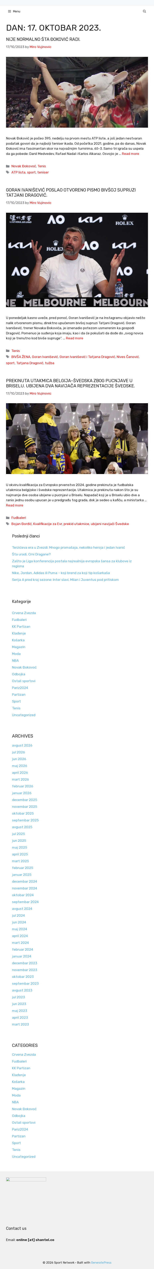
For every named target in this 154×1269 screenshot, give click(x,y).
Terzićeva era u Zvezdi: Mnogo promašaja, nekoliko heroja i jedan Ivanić (68, 547)
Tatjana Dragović (29, 363)
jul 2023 (18, 997)
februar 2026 (22, 786)
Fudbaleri (18, 518)
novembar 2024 (24, 888)
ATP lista (18, 172)
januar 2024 (21, 956)
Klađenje (19, 633)
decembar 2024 (24, 881)
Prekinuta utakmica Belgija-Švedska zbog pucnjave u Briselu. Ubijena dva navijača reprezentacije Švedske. (70, 383)
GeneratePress (101, 1262)
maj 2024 (19, 929)
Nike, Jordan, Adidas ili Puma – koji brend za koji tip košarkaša (61, 573)
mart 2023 (20, 1024)
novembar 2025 (24, 807)
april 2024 (20, 936)
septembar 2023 (25, 983)
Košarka (18, 640)
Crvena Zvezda (24, 613)
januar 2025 (21, 875)
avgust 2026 (22, 745)
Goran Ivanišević (45, 357)
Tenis (41, 166)
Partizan (18, 695)
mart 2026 (20, 779)
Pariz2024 (20, 688)
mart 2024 (20, 943)
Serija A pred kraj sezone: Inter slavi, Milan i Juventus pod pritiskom (65, 580)
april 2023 (20, 1017)
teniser (43, 172)
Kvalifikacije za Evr (47, 524)
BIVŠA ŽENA (20, 357)
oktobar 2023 (23, 977)
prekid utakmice (76, 524)
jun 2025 (19, 841)
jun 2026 (19, 759)
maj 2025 (19, 847)
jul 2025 (18, 834)
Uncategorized (23, 715)
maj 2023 (19, 1011)
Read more (130, 154)
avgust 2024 (22, 909)
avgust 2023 (22, 990)
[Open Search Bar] (144, 11)
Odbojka (18, 674)
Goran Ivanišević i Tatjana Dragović (87, 357)
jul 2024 (18, 915)
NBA (15, 661)
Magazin (18, 647)
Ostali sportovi (23, 681)
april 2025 (20, 854)
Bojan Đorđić (21, 524)
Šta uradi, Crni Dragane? (31, 554)
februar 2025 (22, 868)
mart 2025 (20, 861)
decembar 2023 (24, 963)
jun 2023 (19, 1004)
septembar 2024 (25, 902)
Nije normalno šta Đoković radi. (43, 39)
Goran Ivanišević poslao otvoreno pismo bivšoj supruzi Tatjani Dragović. (71, 192)
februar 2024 (22, 949)
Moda (16, 654)
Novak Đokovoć (23, 166)
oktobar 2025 (23, 813)
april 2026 (20, 773)
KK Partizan (21, 626)
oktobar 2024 (23, 895)
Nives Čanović (128, 357)
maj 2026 (19, 766)
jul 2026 (18, 752)
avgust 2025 (22, 827)
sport (31, 172)
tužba (49, 363)
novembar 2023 (24, 970)
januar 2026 (21, 793)
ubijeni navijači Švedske (110, 524)
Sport (16, 701)
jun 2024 (19, 922)
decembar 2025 (24, 800)
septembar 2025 (25, 820)
